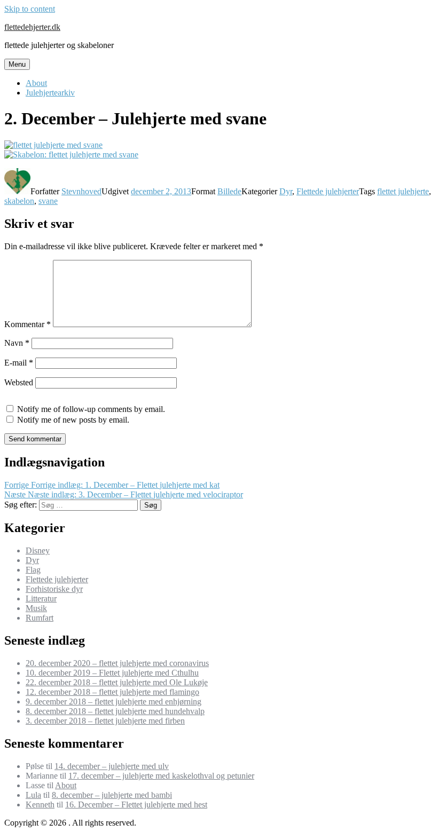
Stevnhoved (81, 191)
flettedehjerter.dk (32, 26)
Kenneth (40, 804)
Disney (38, 550)
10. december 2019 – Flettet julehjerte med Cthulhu (112, 672)
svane (48, 200)
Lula (33, 794)
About (36, 83)
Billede (229, 191)
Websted (18, 382)
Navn (16, 342)
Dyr (285, 191)
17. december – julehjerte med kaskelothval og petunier (161, 775)
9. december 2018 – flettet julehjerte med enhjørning (113, 701)
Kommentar (27, 324)
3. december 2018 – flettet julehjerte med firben (105, 720)
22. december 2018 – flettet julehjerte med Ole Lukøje (117, 682)
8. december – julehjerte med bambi (112, 794)
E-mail (18, 362)
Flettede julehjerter (327, 191)
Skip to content (29, 8)
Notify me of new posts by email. (73, 419)
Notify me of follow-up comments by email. (91, 409)
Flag (33, 569)
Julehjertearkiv (50, 92)
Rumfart (39, 617)
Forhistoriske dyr (54, 588)
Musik (36, 608)
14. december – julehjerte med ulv (111, 766)
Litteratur (41, 598)
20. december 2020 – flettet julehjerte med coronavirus (117, 663)
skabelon (19, 200)
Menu (17, 64)
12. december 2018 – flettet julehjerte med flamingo (112, 691)
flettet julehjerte (403, 191)
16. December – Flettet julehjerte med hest (136, 804)
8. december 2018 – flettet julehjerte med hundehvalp (115, 711)
